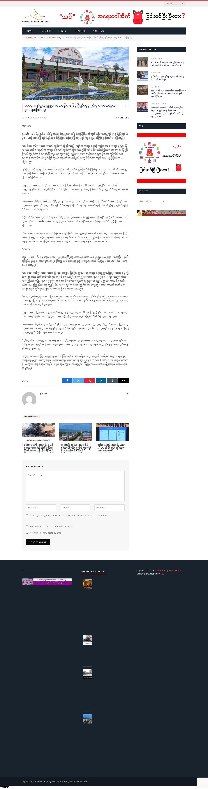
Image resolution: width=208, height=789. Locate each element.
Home (29, 30)
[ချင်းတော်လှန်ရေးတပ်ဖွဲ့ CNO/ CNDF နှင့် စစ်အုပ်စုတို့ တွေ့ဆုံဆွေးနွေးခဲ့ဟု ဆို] (112, 432)
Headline (80, 30)
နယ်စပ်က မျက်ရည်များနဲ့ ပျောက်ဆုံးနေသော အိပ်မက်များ (167, 78)
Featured (45, 30)
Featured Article (147, 49)
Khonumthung (122, 118)
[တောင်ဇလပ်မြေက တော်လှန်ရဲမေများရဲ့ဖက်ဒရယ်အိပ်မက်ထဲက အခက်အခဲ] (142, 62)
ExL (162, 573)
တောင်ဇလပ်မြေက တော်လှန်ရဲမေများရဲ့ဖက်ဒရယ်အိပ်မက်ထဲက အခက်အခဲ (167, 64)
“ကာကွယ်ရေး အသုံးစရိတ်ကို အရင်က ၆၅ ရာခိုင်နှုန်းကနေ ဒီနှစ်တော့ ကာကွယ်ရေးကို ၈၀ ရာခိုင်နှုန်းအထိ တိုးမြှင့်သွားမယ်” (167, 112)
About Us (98, 30)
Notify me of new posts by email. (46, 532)
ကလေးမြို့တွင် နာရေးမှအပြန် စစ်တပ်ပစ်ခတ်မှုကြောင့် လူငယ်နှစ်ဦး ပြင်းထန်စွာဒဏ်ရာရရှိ (76, 447)
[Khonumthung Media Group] (36, 17)
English (62, 30)
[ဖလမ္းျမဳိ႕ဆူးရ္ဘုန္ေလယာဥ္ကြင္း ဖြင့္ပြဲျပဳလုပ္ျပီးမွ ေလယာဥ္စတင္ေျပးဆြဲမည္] (75, 73)
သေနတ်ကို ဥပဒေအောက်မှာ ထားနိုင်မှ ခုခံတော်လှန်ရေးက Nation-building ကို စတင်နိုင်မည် (168, 93)
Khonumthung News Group (167, 570)
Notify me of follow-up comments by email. (51, 526)
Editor (28, 118)
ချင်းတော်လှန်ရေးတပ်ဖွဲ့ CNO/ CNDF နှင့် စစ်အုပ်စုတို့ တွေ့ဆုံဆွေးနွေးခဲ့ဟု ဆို (111, 447)
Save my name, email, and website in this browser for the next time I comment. (69, 515)
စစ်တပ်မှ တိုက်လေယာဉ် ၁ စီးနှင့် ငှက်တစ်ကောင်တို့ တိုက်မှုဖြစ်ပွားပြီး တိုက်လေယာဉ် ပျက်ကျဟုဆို (38, 447)
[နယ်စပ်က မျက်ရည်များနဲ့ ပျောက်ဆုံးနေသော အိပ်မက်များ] (142, 76)
